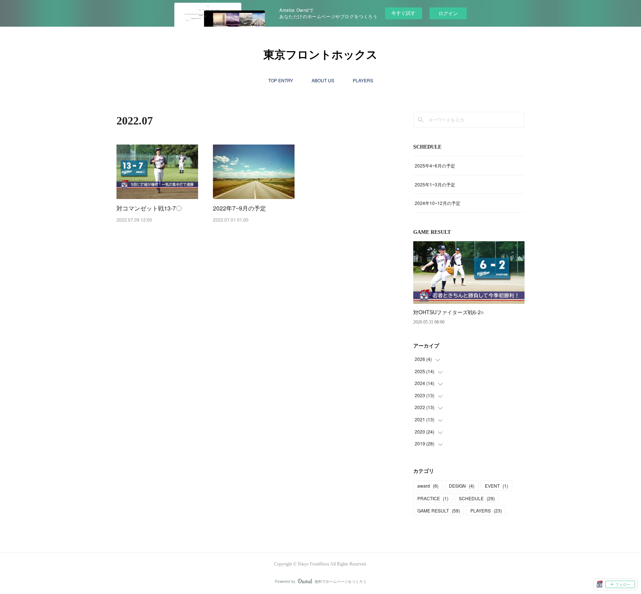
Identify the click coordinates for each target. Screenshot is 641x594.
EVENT (496, 485)
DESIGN (461, 485)
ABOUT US (323, 80)
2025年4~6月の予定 (435, 165)
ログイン (448, 13)
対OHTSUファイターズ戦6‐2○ (448, 312)
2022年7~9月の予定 (239, 208)
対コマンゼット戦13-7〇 (149, 208)
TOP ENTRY (280, 80)
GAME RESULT (438, 510)
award (427, 485)
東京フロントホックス (320, 55)
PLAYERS (363, 80)
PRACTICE (432, 498)
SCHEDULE (477, 498)
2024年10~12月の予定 (437, 203)
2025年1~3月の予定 (435, 184)
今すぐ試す (403, 12)
